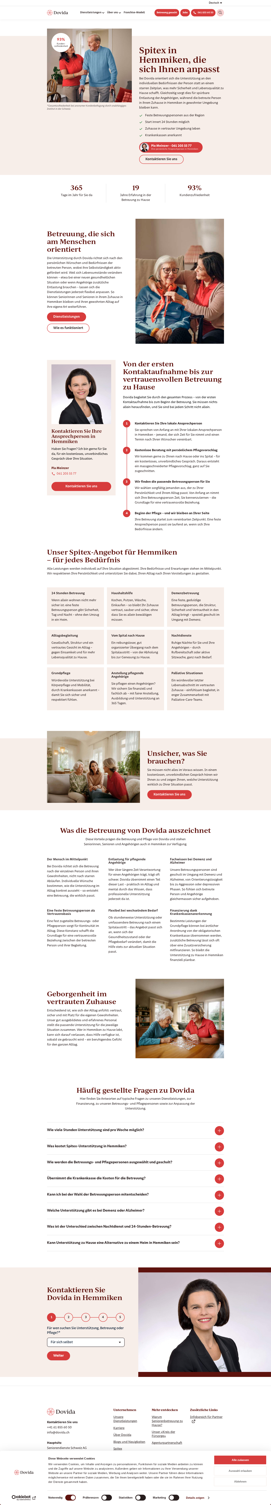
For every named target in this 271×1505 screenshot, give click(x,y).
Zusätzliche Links (204, 1410)
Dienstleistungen (66, 316)
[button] (215, 3)
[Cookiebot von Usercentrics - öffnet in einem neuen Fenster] (24, 1498)
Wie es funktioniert (68, 328)
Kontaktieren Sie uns (161, 159)
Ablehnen (240, 1481)
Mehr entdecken (165, 1410)
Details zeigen (195, 1497)
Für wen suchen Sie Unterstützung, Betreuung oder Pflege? (85, 1330)
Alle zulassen (240, 1460)
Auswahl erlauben (240, 1470)
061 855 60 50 (205, 13)
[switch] (106, 1498)
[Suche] (220, 12)
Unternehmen (124, 1410)
